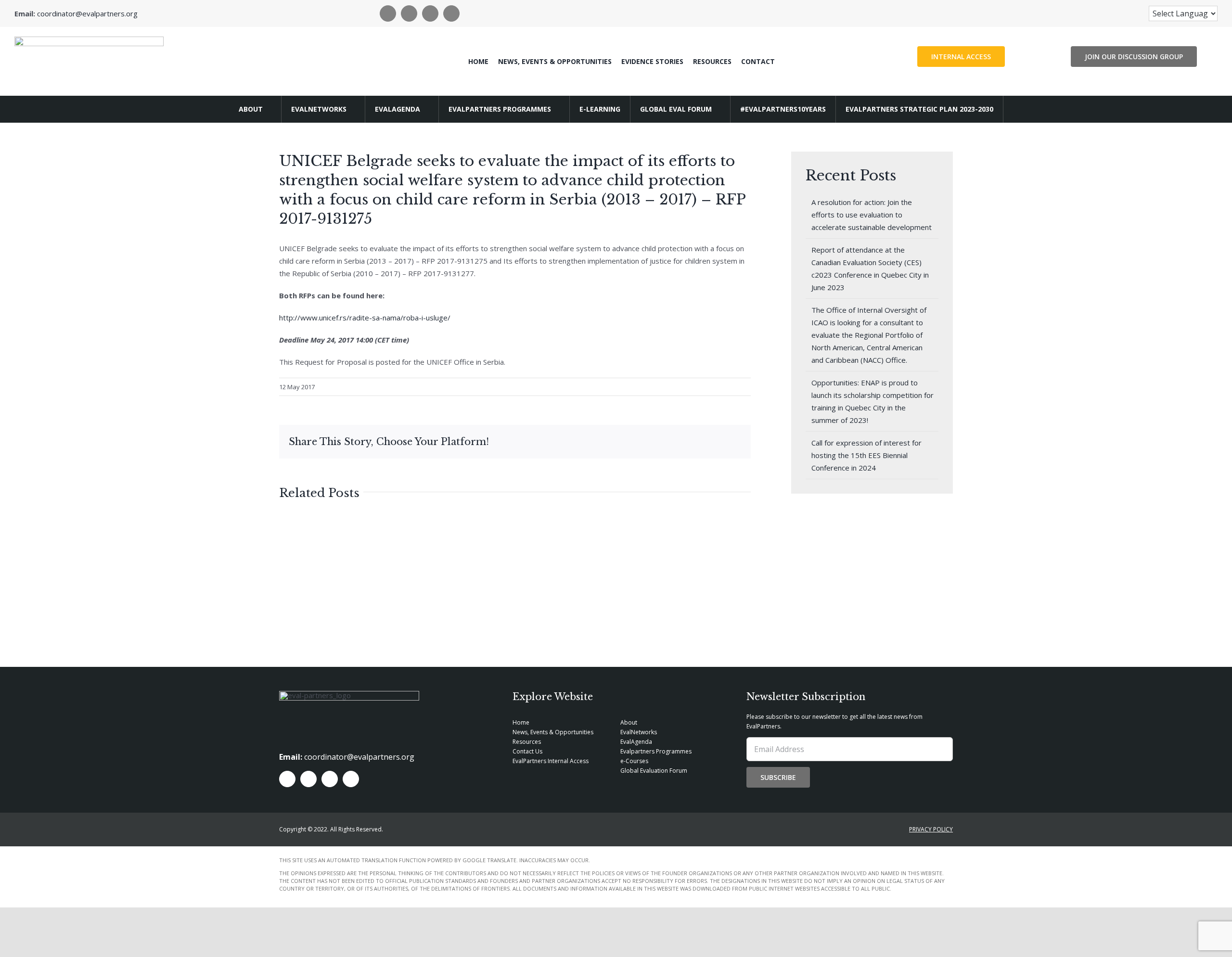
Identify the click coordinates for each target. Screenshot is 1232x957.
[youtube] (451, 13)
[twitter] (409, 13)
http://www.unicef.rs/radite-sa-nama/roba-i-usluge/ (364, 317)
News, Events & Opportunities (553, 732)
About (628, 722)
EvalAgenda (636, 742)
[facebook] (388, 13)
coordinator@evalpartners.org (87, 13)
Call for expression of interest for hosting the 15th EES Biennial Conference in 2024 (866, 455)
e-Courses (634, 761)
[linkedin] (430, 13)
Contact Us (527, 751)
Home (521, 722)
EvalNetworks (638, 732)
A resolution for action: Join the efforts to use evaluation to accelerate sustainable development (871, 214)
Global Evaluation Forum (653, 770)
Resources (527, 742)
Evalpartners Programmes (656, 751)
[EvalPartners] (89, 40)
